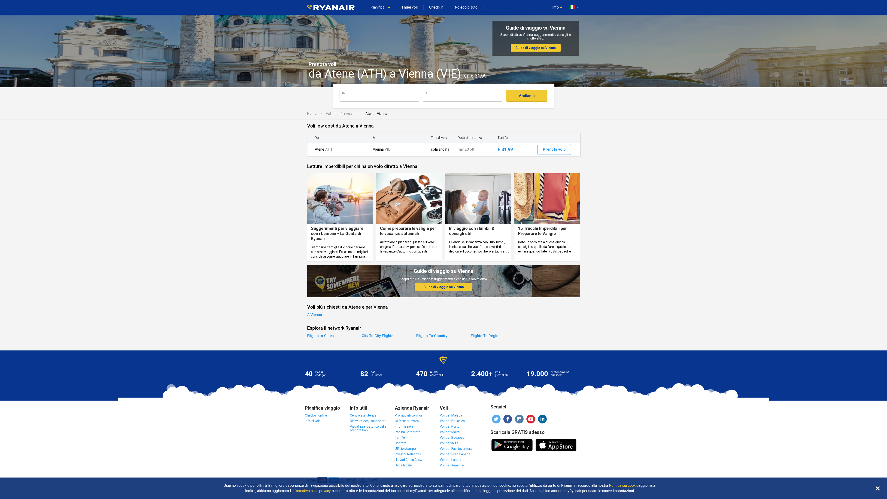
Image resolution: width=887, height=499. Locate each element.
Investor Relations (408, 454)
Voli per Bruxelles (452, 421)
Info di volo (313, 421)
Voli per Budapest (452, 437)
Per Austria (348, 114)
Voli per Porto (449, 426)
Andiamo (527, 96)
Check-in (436, 7)
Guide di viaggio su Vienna (535, 48)
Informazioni (404, 426)
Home (311, 114)
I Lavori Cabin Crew (408, 460)
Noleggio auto (466, 7)
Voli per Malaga (451, 415)
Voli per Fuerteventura (456, 448)
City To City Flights (377, 336)
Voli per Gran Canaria (455, 454)
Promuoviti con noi (408, 415)
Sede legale (403, 465)
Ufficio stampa (405, 448)
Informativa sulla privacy (311, 491)
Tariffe (400, 437)
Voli (328, 114)
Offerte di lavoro (407, 421)
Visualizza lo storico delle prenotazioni (368, 428)
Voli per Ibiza (449, 443)
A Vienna (314, 315)
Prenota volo (554, 149)
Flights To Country (431, 336)
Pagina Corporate (407, 432)
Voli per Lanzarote (453, 460)
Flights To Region (486, 336)
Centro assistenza (363, 415)
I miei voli (410, 7)
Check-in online (316, 415)
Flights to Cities (320, 336)
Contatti (401, 443)
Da (344, 93)
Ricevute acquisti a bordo (368, 421)
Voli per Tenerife (452, 465)
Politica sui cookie (624, 486)
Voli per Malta (450, 432)
